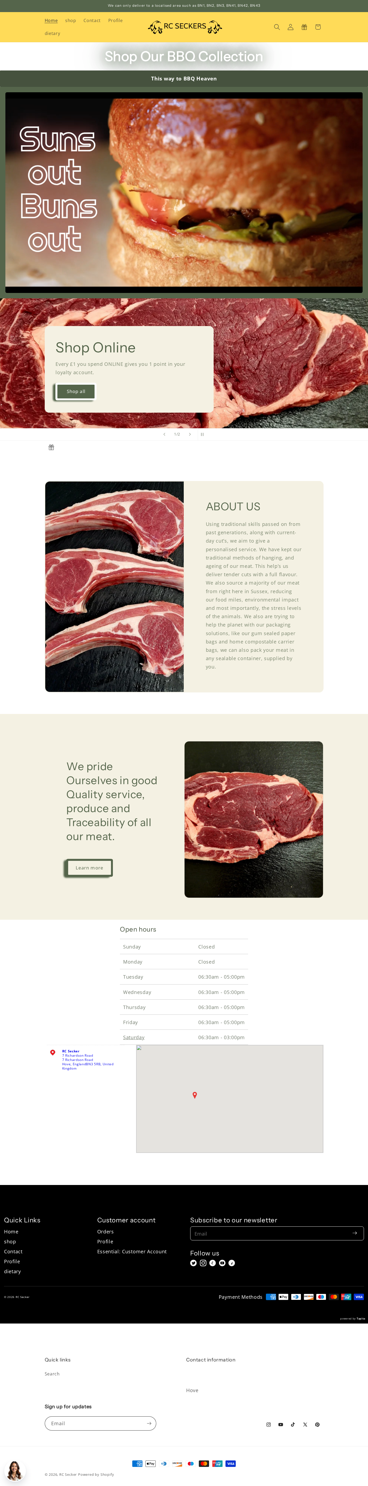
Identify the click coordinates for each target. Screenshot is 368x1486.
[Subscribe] (149, 1423)
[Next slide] (190, 434)
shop (10, 1241)
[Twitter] (193, 1263)
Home (11, 1231)
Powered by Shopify (96, 1474)
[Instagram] (203, 1263)
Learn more (90, 868)
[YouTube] (222, 1263)
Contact (13, 1251)
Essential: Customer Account (132, 1251)
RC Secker (68, 1474)
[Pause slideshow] (204, 434)
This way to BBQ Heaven (184, 78)
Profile (12, 1261)
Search (52, 1374)
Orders (105, 1231)
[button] (277, 27)
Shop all (210, 391)
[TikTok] (231, 1263)
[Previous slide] (164, 434)
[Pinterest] (212, 1263)
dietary (12, 1271)
